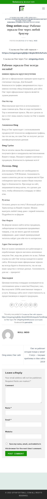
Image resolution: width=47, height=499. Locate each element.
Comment (9, 385)
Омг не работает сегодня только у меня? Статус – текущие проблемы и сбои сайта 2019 (34, 355)
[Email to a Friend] (26, 305)
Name (8, 408)
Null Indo (33, 41)
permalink (28, 322)
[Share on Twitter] (21, 305)
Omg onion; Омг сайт (11, 355)
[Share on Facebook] (16, 305)
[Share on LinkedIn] (35, 305)
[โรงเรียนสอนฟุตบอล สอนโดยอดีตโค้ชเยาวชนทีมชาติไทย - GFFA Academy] (22, 8)
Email (8, 419)
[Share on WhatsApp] (12, 305)
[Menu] (43, 8)
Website (8, 431)
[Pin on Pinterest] (30, 305)
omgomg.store (36, 58)
